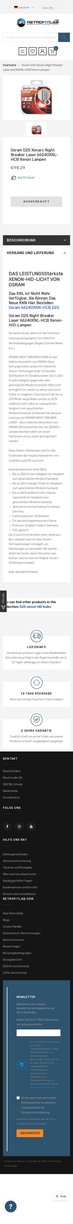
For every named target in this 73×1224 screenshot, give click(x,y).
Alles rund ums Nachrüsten (19, 874)
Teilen (3, 598)
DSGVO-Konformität (16, 966)
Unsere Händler (12, 926)
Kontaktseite (11, 797)
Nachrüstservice (13, 940)
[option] (36, 97)
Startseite (9, 65)
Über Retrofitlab (13, 913)
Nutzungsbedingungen (17, 953)
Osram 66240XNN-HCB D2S (34, 307)
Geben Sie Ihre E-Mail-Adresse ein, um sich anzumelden (38, 1022)
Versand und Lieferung (30, 253)
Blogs (6, 920)
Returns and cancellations (19, 894)
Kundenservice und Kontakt (20, 887)
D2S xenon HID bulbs (35, 607)
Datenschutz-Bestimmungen (21, 933)
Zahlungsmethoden (15, 854)
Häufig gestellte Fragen (17, 880)
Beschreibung (21, 240)
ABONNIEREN (30, 1133)
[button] (24, 7)
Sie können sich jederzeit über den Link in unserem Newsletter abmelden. (37, 1121)
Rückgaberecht (12, 959)
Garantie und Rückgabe (17, 867)
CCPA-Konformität (15, 973)
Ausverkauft (36, 201)
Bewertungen (11, 946)
